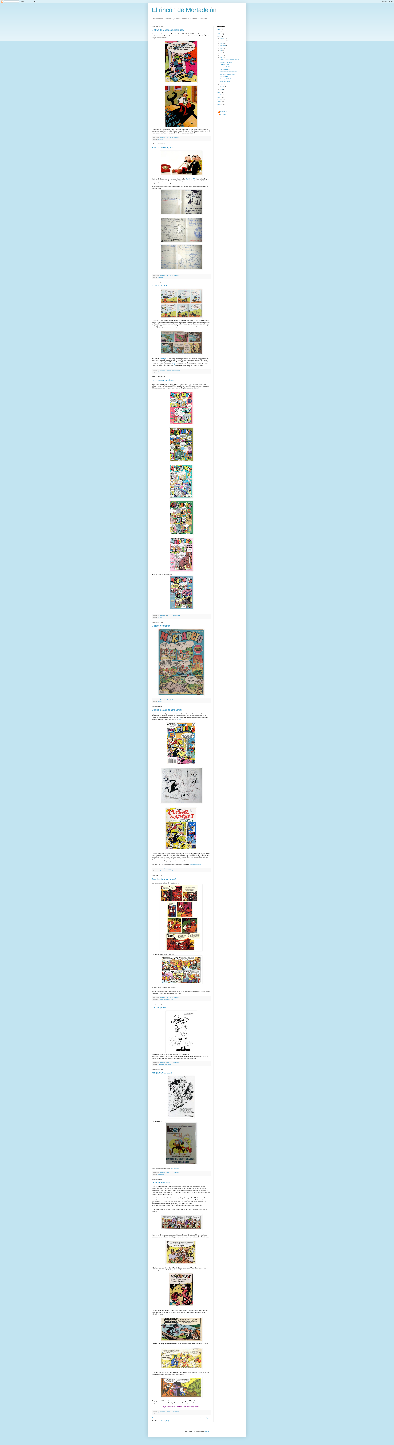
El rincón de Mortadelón (184, 9)
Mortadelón (223, 114)
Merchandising (168, 1064)
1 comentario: (175, 275)
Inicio (182, 1418)
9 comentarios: (175, 1411)
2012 (220, 36)
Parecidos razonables (163, 999)
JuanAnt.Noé (223, 112)
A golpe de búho (160, 285)
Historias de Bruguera (162, 147)
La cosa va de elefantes (163, 380)
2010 (220, 94)
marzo (222, 84)
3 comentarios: (175, 1062)
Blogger (207, 1431)
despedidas (161, 1174)
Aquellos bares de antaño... (165, 879)
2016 (220, 29)
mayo (221, 55)
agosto (222, 48)
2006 (220, 104)
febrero (222, 87)
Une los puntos (159, 1007)
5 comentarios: (176, 869)
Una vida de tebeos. (195, 864)
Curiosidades (161, 277)
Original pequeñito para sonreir (167, 710)
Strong (173, 364)
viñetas (167, 372)
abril (221, 57)
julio (221, 50)
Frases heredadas (161, 1182)
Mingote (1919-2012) (162, 1072)
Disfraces (160, 139)
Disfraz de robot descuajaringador (168, 30)
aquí (179, 719)
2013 (220, 34)
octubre (222, 43)
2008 (220, 99)
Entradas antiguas (205, 1418)
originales (169, 870)
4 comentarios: (176, 137)
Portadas (160, 617)
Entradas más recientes (159, 1418)
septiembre (223, 45)
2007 (220, 102)
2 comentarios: (176, 370)
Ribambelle (163, 358)
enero (221, 89)
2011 (220, 92)
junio (221, 53)
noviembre (223, 41)
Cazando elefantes (161, 625)
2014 (220, 31)
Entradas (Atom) (164, 1421)
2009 (220, 97)
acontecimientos (162, 870)
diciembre (223, 38)
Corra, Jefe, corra (175, 1168)
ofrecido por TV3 (190, 179)
